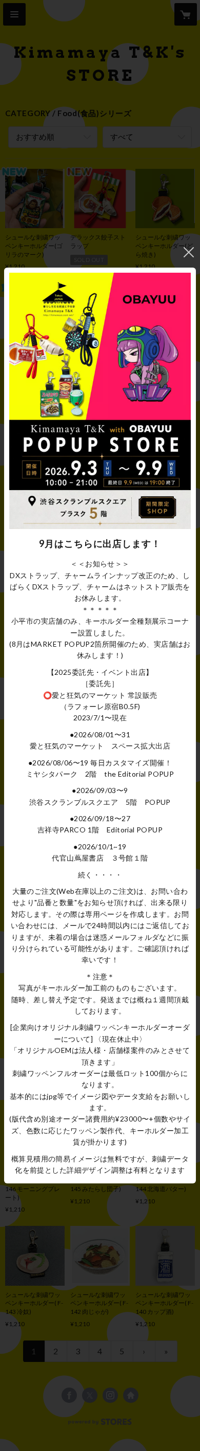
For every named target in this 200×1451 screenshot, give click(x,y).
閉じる (189, 252)
